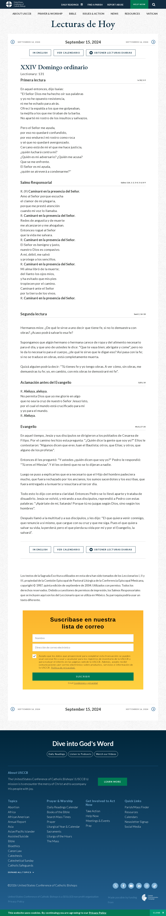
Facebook (123, 886)
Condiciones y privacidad (86, 683)
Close (156, 912)
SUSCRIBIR (83, 676)
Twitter (116, 886)
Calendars (131, 817)
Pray (89, 825)
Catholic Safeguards (20, 865)
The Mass (53, 841)
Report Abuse (115, 4)
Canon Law (15, 851)
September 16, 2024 (137, 42)
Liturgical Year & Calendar (63, 826)
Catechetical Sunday (21, 860)
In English (40, 52)
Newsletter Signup (136, 821)
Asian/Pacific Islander (21, 831)
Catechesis (15, 855)
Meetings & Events (98, 820)
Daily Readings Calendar (82, 4)
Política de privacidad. (63, 667)
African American (18, 817)
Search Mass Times (59, 817)
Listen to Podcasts (80, 754)
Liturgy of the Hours (59, 836)
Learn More (112, 781)
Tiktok (154, 886)
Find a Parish (95, 4)
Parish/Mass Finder (137, 807)
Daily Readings (70, 4)
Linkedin (139, 886)
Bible (11, 841)
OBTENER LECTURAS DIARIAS (113, 52)
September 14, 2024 (29, 42)
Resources (131, 812)
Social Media (133, 826)
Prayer (51, 821)
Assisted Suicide (18, 836)
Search (153, 3)
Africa (12, 812)
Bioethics (14, 846)
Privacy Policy (16, 901)
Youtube (131, 886)
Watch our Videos (106, 754)
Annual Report (17, 821)
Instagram (147, 886)
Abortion (13, 807)
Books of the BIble (58, 812)
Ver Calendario (68, 52)
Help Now (139, 4)
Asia (10, 826)
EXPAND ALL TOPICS (19, 872)
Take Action (93, 811)
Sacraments (54, 831)
